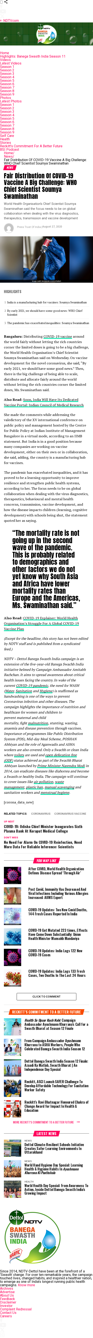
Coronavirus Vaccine (70, 814)
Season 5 (7, 80)
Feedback (7, 1299)
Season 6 (7, 84)
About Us (7, 1295)
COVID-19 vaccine (57, 336)
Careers (6, 1316)
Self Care (7, 136)
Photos (5, 98)
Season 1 (7, 67)
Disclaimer (8, 1302)
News (9, 156)
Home (4, 53)
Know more (26, 1285)
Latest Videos (10, 63)
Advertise (7, 1292)
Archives (6, 1288)
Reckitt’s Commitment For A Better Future (31, 146)
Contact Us (8, 1313)
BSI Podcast (9, 149)
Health (5, 139)
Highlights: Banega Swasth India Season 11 (33, 56)
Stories (5, 143)
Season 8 (7, 91)
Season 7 (7, 87)
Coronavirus (40, 814)
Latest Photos (11, 101)
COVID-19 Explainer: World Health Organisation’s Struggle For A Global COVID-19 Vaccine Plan (41, 623)
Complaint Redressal (16, 1309)
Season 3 (7, 74)
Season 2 (7, 70)
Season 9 (7, 94)
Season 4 (7, 77)
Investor (6, 1306)
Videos (5, 60)
